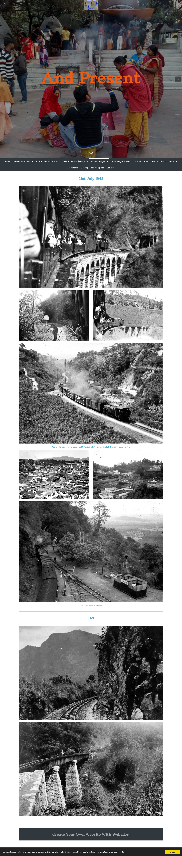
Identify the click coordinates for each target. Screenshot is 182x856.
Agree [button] (172, 852)
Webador (120, 834)
